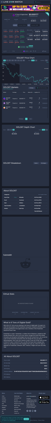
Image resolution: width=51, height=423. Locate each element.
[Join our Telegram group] (27, 411)
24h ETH (11, 40)
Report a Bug (17, 405)
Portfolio (4, 398)
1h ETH (5, 40)
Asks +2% (45, 38)
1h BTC (5, 35)
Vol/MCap (24, 19)
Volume (36, 163)
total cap (33, 19)
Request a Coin (17, 401)
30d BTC (22, 35)
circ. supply (30, 30)
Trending (4, 401)
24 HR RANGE (30, 34)
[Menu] (2, 2)
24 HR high (44, 34)
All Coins (16, 399)
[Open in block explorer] (35, 51)
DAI (7, 108)
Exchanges (43, 163)
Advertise (16, 407)
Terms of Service (33, 420)
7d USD (16, 30)
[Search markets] (37, 88)
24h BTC (11, 35)
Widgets (4, 407)
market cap (7, 19)
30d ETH (22, 40)
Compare (4, 409)
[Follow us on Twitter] (30, 411)
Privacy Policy (41, 420)
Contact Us (16, 413)
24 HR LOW (37, 34)
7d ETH (16, 40)
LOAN (7, 103)
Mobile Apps (17, 396)
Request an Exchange (19, 403)
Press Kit (16, 411)
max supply (44, 30)
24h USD (11, 30)
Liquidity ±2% (29, 38)
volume (16, 19)
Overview (4, 399)
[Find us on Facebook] (35, 411)
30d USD (22, 30)
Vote (3, 403)
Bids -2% (38, 38)
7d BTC (16, 35)
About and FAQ (17, 409)
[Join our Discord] (32, 411)
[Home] (31, 396)
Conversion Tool (17, 398)
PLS (7, 99)
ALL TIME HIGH (43, 19)
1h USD (5, 30)
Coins (3, 396)
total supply (37, 30)
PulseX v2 (15, 98)
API (2, 411)
